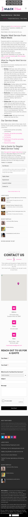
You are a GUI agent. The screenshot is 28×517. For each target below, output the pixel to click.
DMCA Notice (3, 507)
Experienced (5, 180)
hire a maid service (16, 26)
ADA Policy (18, 506)
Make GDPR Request (11, 507)
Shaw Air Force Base (9, 143)
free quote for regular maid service (13, 152)
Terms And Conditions (11, 506)
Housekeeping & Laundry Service (13, 233)
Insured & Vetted (6, 183)
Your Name (4, 358)
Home (5, 18)
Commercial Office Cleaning (12, 221)
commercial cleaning (9, 56)
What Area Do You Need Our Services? (12, 372)
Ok (10, 515)
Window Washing (9, 227)
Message (3, 385)
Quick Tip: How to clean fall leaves (9, 455)
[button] (18, 284)
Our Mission (5, 166)
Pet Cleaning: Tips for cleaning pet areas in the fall (15, 212)
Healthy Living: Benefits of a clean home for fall (12, 451)
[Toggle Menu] (26, 8)
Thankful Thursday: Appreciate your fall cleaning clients (16, 198)
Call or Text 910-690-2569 (14, 1)
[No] (26, 513)
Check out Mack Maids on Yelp (14, 191)
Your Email (4, 365)
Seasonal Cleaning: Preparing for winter (14, 205)
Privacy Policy (22, 506)
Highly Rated (5, 176)
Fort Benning (7, 137)
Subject (3, 379)
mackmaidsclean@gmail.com (14, 345)
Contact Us (5, 186)
